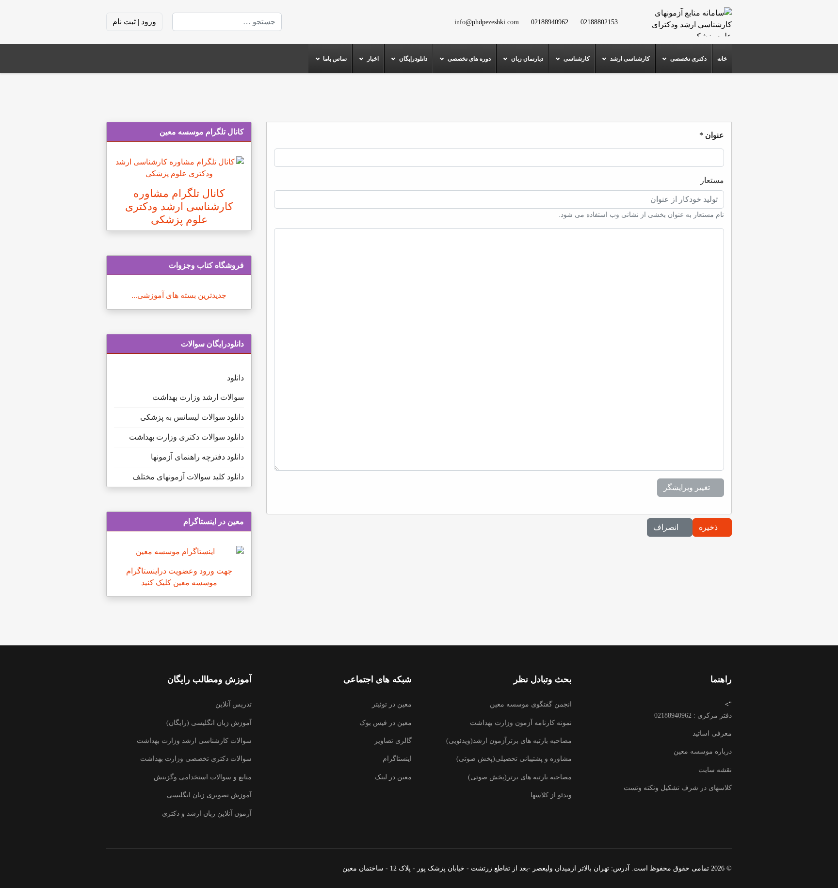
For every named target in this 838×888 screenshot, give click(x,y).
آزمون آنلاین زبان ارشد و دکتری (207, 813)
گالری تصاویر (393, 740)
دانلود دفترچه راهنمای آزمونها (197, 457)
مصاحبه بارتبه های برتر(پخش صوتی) (520, 777)
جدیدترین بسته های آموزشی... (178, 295)
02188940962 (549, 22)
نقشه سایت (715, 769)
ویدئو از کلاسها (551, 795)
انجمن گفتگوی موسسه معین (531, 704)
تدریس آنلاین (233, 704)
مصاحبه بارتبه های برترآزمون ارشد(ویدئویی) (509, 740)
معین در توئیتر (392, 704)
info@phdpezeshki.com (486, 22)
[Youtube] (351, 21)
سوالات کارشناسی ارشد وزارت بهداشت (194, 740)
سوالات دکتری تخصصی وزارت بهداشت (196, 758)
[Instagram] (319, 21)
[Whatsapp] (304, 21)
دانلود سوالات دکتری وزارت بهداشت (186, 437)
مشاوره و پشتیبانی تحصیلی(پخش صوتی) (514, 758)
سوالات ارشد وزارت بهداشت (198, 397)
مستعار (712, 180)
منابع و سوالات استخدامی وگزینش (203, 777)
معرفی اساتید (712, 733)
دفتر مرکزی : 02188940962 (693, 715)
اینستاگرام (397, 758)
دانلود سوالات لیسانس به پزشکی (192, 417)
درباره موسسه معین (703, 751)
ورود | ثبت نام (134, 21)
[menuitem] (722, 58)
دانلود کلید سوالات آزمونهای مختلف (188, 477)
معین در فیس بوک (385, 722)
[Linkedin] (335, 21)
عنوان (711, 135)
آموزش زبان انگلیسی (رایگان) (209, 722)
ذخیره (709, 527)
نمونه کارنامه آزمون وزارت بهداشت (521, 722)
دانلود (235, 378)
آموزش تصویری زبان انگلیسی (209, 795)
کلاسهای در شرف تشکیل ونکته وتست (678, 787)
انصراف (666, 527)
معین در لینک (393, 777)
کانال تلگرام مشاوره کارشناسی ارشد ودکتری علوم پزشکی (179, 206)
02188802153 (599, 22)
